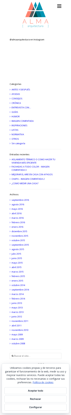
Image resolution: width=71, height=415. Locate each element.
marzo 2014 (18, 294)
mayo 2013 (17, 307)
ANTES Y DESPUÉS (21, 89)
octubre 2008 (18, 343)
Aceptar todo (35, 390)
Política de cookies (43, 382)
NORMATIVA (18, 134)
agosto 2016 (18, 204)
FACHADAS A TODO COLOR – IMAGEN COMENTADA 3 (30, 168)
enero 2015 (17, 280)
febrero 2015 (18, 276)
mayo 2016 (17, 208)
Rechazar (35, 398)
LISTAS (15, 129)
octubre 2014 (18, 285)
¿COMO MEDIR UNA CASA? (25, 183)
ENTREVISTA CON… (21, 107)
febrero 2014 (18, 298)
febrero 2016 (18, 222)
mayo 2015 (17, 262)
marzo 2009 (18, 338)
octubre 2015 (18, 240)
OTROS (15, 138)
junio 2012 (17, 316)
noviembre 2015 (20, 235)
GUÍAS (15, 111)
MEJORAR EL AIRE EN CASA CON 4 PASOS (32, 174)
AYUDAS (16, 94)
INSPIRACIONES (19, 125)
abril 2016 (17, 213)
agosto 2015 (18, 249)
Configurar (35, 407)
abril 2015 (17, 267)
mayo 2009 (17, 334)
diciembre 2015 (19, 231)
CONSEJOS (17, 98)
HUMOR (16, 116)
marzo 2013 (18, 312)
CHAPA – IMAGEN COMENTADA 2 (28, 178)
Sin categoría (18, 143)
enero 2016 (17, 226)
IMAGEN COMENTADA (23, 120)
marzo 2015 (18, 271)
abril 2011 (17, 325)
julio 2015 (16, 253)
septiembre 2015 (20, 244)
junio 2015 (17, 258)
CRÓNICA (16, 103)
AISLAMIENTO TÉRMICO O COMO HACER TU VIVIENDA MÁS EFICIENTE (33, 161)
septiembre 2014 (20, 289)
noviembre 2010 (20, 330)
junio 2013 (17, 303)
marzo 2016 (18, 217)
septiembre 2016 (20, 199)
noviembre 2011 (20, 321)
